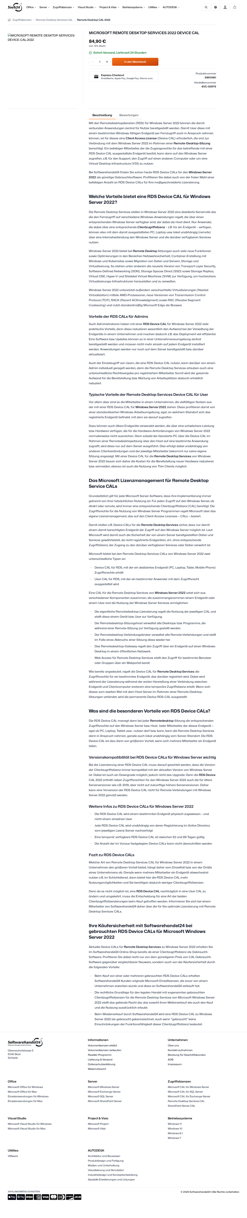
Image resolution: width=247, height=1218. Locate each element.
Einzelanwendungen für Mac (25, 1101)
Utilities (152, 7)
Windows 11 (175, 1123)
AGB (170, 1059)
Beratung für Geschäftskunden (187, 1054)
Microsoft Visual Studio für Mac (27, 1128)
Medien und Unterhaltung (103, 1165)
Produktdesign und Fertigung (106, 1160)
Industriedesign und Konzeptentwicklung (113, 1174)
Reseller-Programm (100, 1054)
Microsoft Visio (97, 1128)
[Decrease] (92, 61)
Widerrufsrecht (97, 1068)
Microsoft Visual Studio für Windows (30, 1123)
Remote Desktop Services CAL (186, 1101)
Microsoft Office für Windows (25, 1086)
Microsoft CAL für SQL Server (185, 1091)
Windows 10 (175, 1128)
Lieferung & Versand (100, 1059)
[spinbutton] (100, 62)
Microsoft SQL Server (100, 1096)
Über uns (173, 1045)
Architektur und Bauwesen (104, 1155)
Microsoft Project (98, 1123)
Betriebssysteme (132, 7)
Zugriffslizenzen (62, 7)
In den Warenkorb (135, 61)
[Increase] (107, 61)
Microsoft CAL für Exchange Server (189, 1096)
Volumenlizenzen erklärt (102, 1045)
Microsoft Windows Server (103, 1086)
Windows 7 (174, 1137)
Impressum (175, 1064)
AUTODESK (170, 7)
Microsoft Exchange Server (104, 1091)
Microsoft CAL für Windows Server (188, 1086)
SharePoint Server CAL (181, 1105)
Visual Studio (86, 7)
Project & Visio (108, 7)
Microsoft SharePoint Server (105, 1101)
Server (43, 7)
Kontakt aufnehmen (180, 1050)
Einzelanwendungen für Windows (28, 1096)
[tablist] (115, 115)
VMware (13, 1155)
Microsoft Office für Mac (22, 1091)
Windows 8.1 (175, 1133)
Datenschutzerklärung (101, 1064)
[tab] (102, 115)
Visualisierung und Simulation (106, 1170)
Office (30, 7)
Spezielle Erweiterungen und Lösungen (111, 1179)
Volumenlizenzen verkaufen (104, 1050)
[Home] (9, 20)
